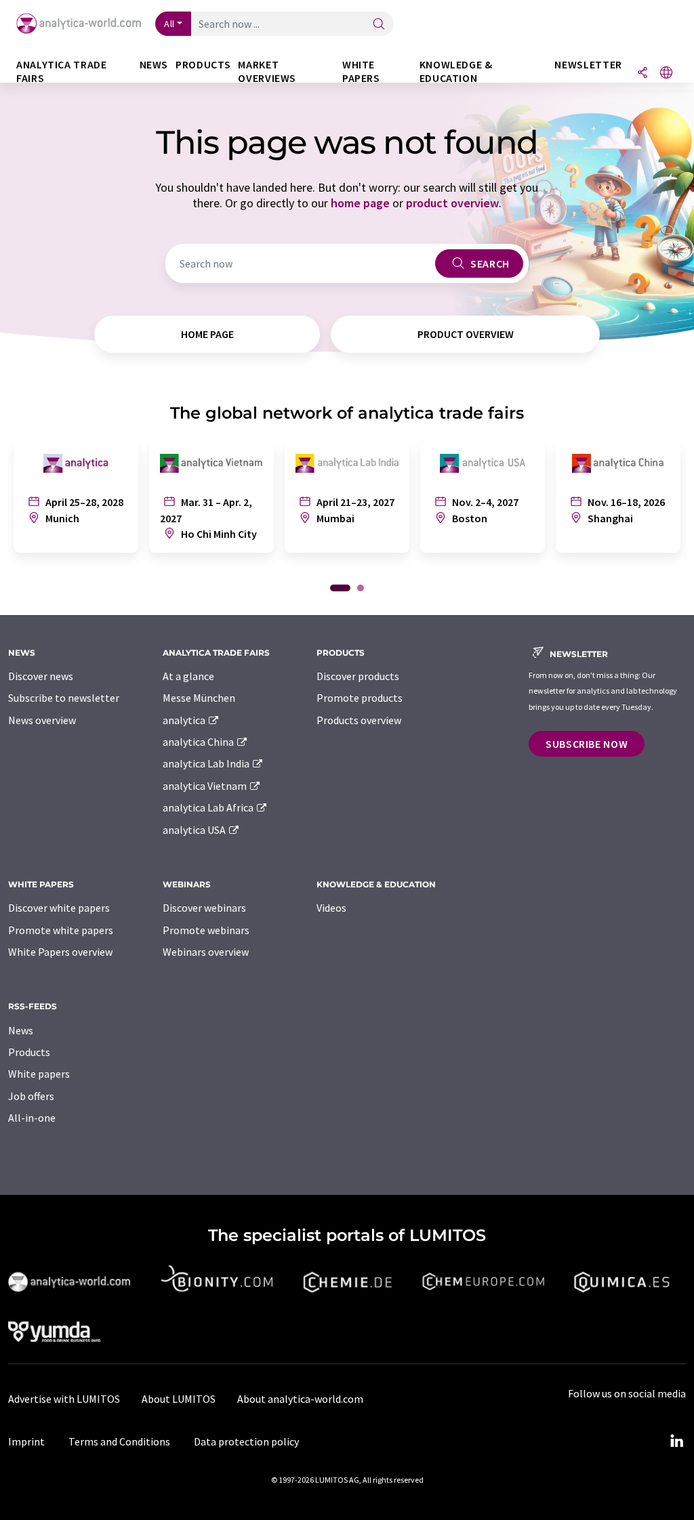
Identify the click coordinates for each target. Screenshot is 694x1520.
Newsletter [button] (587, 64)
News (20, 1030)
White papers (39, 1073)
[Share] (642, 73)
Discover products (358, 676)
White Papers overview (60, 951)
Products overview (359, 720)
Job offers (31, 1096)
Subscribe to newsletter (63, 697)
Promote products (360, 697)
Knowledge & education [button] (456, 71)
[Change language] (666, 73)
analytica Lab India (207, 763)
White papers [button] (361, 71)
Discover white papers (59, 907)
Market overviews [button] (267, 71)
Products (29, 1052)
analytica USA (195, 830)
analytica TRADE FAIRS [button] (61, 71)
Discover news (40, 676)
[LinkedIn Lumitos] (676, 1441)
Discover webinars (204, 907)
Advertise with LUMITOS (64, 1399)
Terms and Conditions (119, 1441)
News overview (42, 720)
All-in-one (32, 1117)
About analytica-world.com (300, 1399)
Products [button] (203, 64)
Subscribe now (587, 744)
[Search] (378, 25)
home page (360, 203)
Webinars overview (206, 951)
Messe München (199, 697)
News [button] (154, 64)
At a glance (188, 676)
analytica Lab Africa (209, 807)
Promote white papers (60, 930)
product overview (452, 203)
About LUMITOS (179, 1399)
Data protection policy (246, 1441)
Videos (331, 907)
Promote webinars (206, 930)
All (169, 24)
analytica (185, 720)
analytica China (199, 741)
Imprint (26, 1441)
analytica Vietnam (206, 786)
